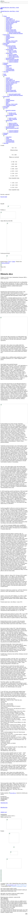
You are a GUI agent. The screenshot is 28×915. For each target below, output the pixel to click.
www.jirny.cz (13, 793)
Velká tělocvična (4, 802)
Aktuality (8, 17)
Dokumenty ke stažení (11, 42)
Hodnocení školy (9, 49)
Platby (7, 39)
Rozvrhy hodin (4, 196)
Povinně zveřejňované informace (16, 33)
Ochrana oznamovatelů (11, 29)
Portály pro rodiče (12, 50)
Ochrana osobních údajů (11, 31)
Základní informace (10, 37)
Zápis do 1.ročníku (13, 54)
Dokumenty (5, 133)
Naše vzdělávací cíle (10, 19)
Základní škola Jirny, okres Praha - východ (10, 7)
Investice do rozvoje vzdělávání (13, 21)
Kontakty (8, 38)
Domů (4, 74)
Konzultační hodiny (10, 58)
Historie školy (9, 24)
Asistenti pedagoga (10, 69)
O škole (5, 75)
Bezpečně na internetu (10, 45)
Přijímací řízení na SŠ (13, 55)
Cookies (24, 886)
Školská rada (8, 28)
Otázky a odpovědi (13, 52)
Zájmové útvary (9, 18)
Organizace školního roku (11, 22)
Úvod (9, 261)
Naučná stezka (9, 27)
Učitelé (7, 66)
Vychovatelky (9, 68)
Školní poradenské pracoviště (12, 59)
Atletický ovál (4, 812)
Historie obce (9, 26)
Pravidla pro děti (12, 47)
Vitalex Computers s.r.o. (22, 884)
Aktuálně (8, 35)
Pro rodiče (5, 107)
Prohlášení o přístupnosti (17, 886)
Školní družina (6, 96)
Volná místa (5, 143)
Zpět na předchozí (5, 263)
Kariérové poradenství (13, 61)
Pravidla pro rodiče (13, 48)
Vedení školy (9, 65)
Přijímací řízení (9, 53)
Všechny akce (4, 799)
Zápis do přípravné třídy (14, 56)
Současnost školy (9, 23)
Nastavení (6, 898)
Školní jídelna (6, 106)
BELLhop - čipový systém (11, 40)
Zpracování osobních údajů (14, 32)
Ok (1, 898)
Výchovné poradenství (13, 60)
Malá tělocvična (4, 807)
